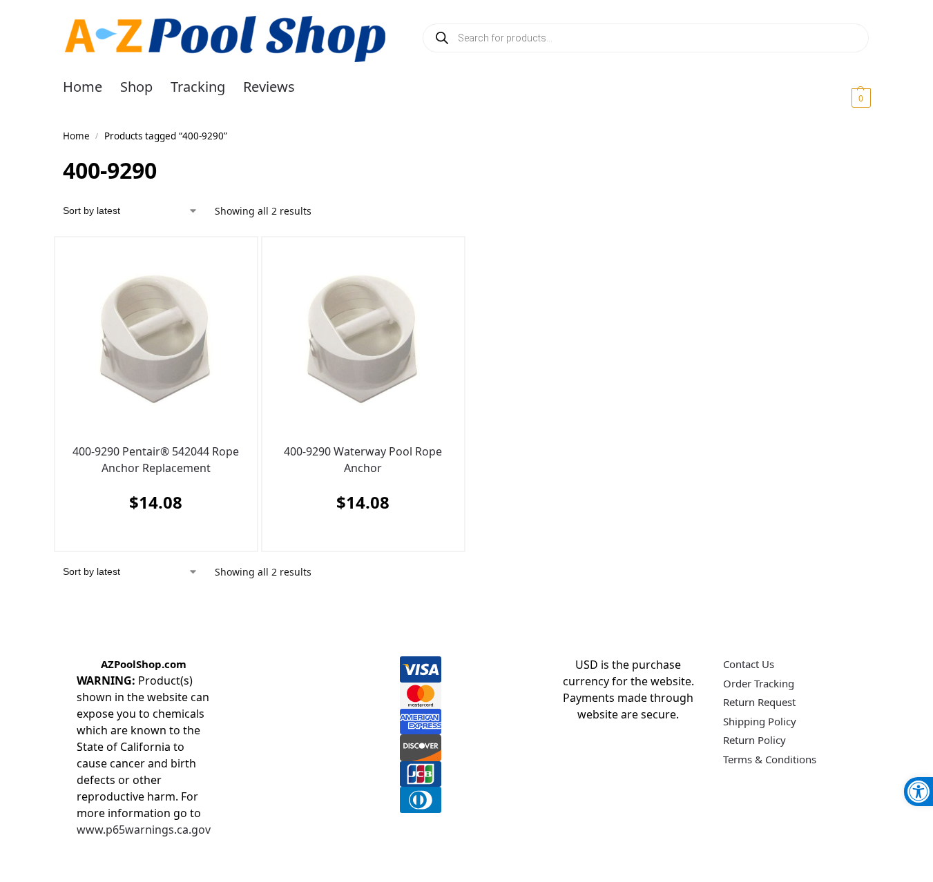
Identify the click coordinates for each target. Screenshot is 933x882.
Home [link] (76, 136)
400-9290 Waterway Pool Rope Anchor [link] (363, 460)
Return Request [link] (759, 702)
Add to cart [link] (153, 536)
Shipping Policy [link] (759, 721)
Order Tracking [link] (758, 683)
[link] (918, 791)
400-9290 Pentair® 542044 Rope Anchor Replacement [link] (156, 460)
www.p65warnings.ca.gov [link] (144, 829)
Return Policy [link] (754, 740)
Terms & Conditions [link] (769, 759)
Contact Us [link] (748, 664)
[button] (844, 97)
